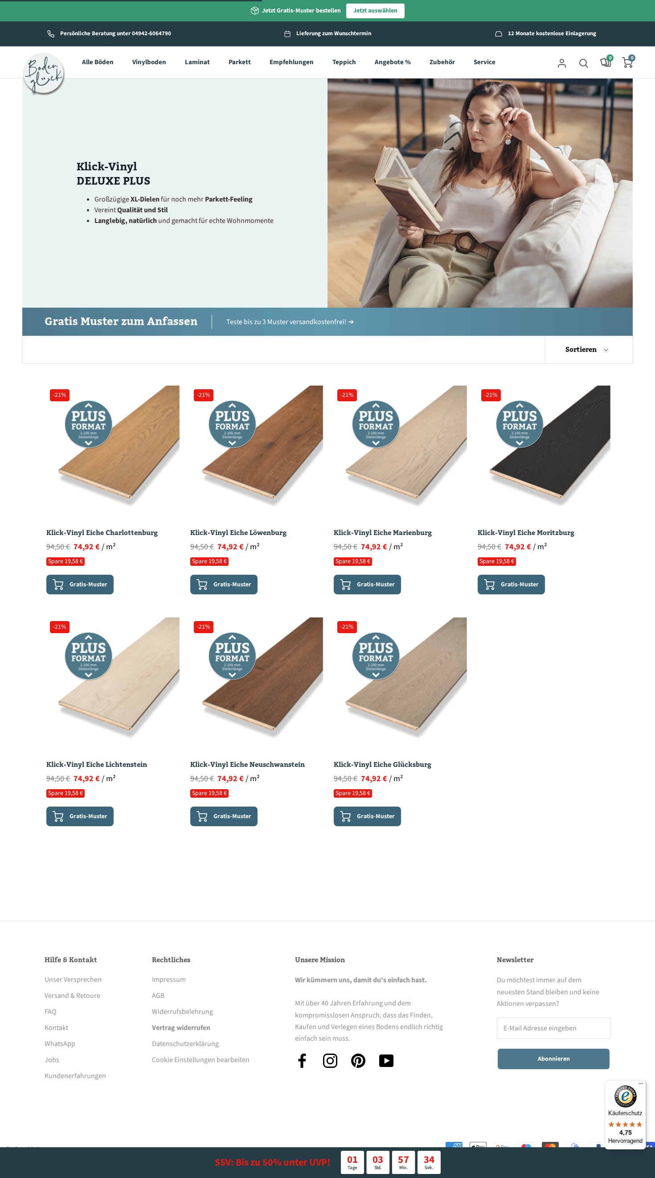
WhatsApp (60, 1044)
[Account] (562, 62)
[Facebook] (302, 1061)
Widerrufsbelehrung (182, 1012)
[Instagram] (330, 1061)
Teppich (344, 62)
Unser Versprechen (73, 979)
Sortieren (581, 349)
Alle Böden (98, 62)
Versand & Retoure (72, 996)
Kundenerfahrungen (75, 1076)
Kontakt (56, 1028)
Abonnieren (554, 1058)
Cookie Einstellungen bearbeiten (201, 1060)
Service (484, 62)
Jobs (52, 1060)
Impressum (169, 979)
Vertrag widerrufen (181, 1028)
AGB (158, 996)
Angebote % (393, 62)
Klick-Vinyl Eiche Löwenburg (238, 532)
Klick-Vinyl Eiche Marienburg (383, 532)
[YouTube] (386, 1061)
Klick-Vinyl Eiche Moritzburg (526, 532)
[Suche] (583, 62)
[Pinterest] (358, 1061)
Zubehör (442, 62)
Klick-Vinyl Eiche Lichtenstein (96, 764)
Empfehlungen (292, 62)
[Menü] (640, 1085)
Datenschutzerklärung (185, 1044)
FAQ (51, 1012)
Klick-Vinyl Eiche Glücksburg (382, 764)
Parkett (240, 62)
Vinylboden (149, 62)
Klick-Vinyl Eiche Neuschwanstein (247, 764)
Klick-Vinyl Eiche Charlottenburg (102, 532)
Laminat (197, 62)
